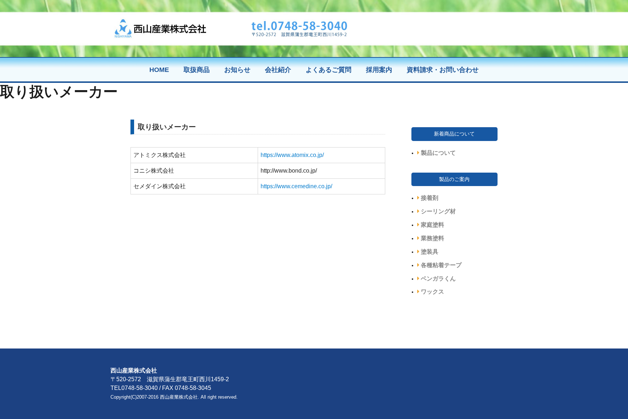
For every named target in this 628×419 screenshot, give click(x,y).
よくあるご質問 (328, 69)
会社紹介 (278, 69)
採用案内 (379, 69)
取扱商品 (197, 69)
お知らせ (237, 69)
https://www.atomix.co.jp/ (292, 155)
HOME (159, 69)
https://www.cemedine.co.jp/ (296, 186)
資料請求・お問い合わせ (443, 69)
